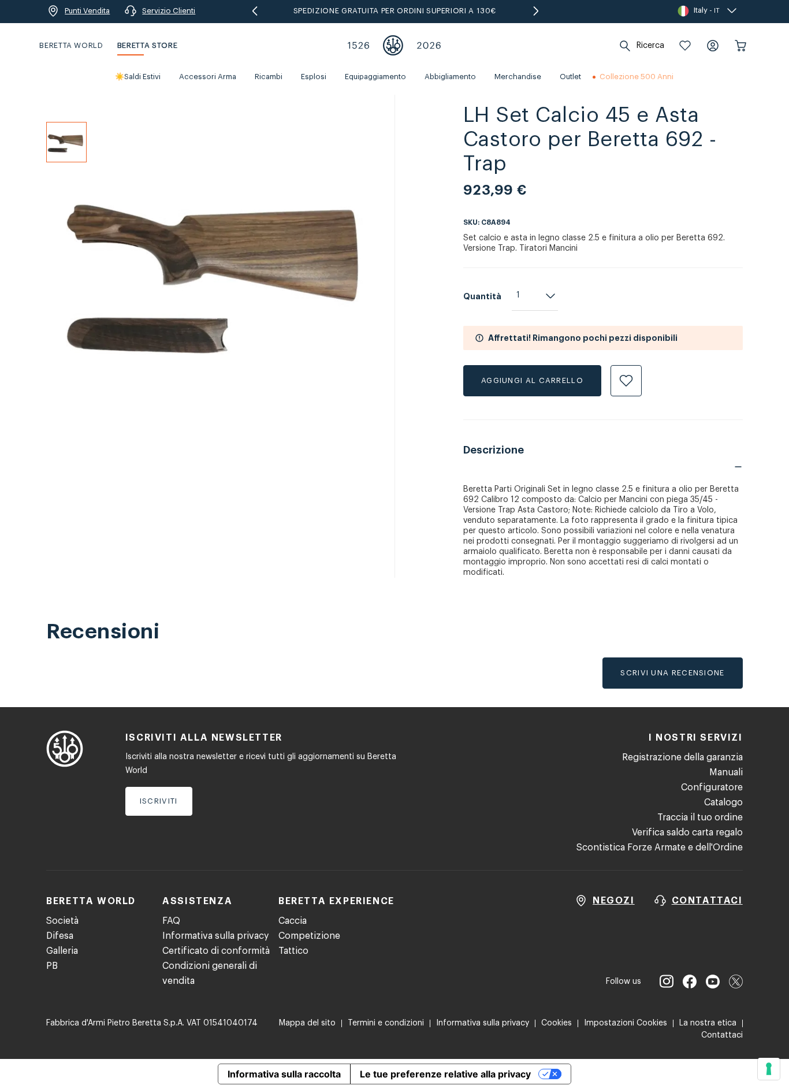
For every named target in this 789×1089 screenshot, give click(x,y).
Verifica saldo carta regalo (687, 832)
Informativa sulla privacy (215, 936)
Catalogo (723, 802)
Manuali (726, 772)
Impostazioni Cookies (625, 1023)
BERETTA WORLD (71, 45)
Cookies (556, 1023)
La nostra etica (707, 1023)
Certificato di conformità (216, 951)
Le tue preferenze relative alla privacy (445, 1074)
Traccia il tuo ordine (700, 817)
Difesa (59, 936)
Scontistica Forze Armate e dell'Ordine (659, 847)
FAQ (171, 921)
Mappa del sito (307, 1023)
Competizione (309, 936)
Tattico (293, 951)
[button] (685, 46)
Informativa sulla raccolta (284, 1074)
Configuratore (712, 787)
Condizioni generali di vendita (209, 973)
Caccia (292, 921)
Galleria (62, 951)
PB (52, 966)
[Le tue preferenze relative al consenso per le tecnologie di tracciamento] (769, 1069)
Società (62, 921)
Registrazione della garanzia (682, 757)
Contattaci (722, 1035)
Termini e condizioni (386, 1023)
